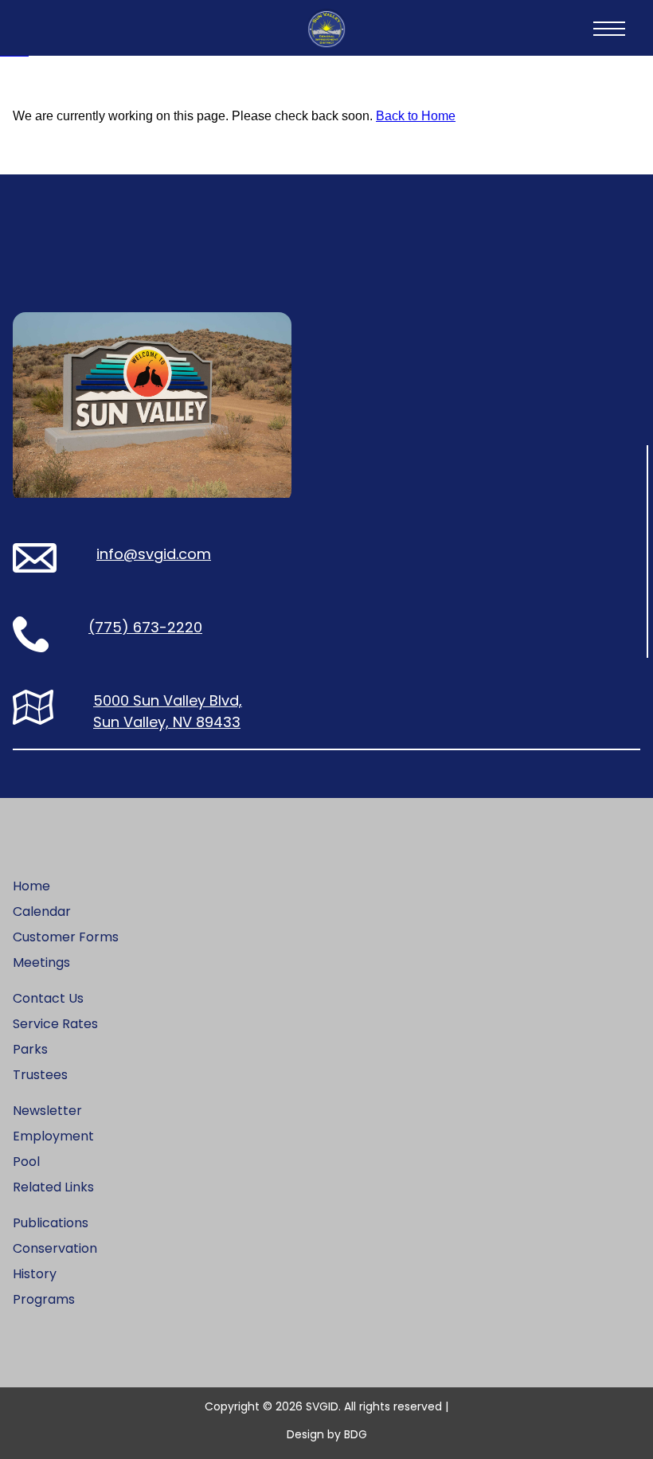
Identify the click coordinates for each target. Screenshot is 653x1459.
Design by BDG (327, 1434)
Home (31, 886)
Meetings (41, 962)
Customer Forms (66, 937)
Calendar (42, 911)
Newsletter (47, 1110)
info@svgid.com (153, 554)
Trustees (40, 1075)
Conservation (55, 1248)
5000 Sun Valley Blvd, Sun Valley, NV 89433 (167, 711)
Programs (44, 1299)
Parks (30, 1049)
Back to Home (416, 116)
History (35, 1274)
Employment (53, 1136)
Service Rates (55, 1024)
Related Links (53, 1187)
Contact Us (48, 998)
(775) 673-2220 (145, 627)
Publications (50, 1223)
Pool (26, 1161)
